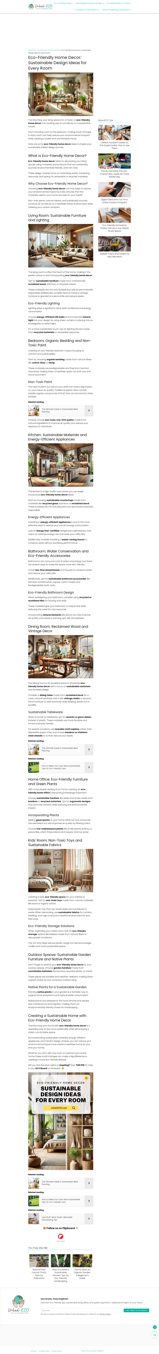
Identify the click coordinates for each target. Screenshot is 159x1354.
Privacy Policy (56, 1351)
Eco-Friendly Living (62, 3)
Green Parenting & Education (116, 9)
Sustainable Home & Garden (89, 3)
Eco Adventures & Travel (118, 3)
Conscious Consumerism (86, 9)
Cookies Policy (44, 1351)
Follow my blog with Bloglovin (92, 1351)
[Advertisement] (79, 31)
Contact (33, 1351)
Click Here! (60, 1241)
